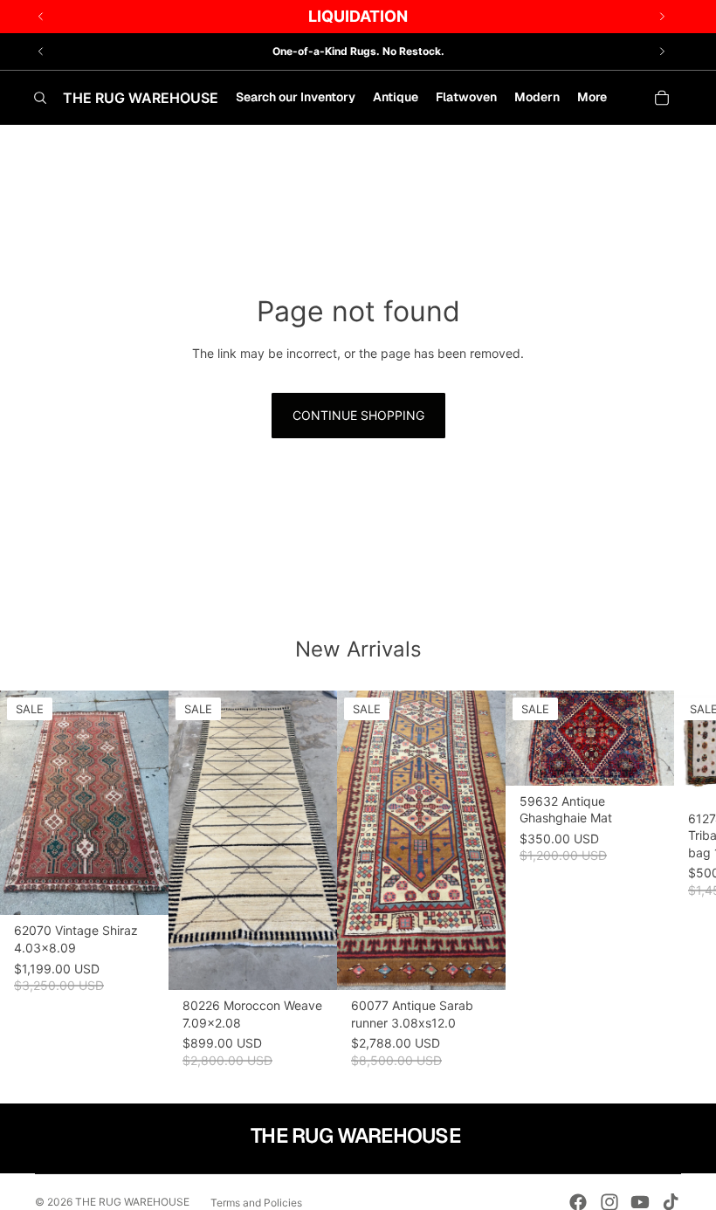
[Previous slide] (41, 51)
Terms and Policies (256, 1202)
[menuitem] (592, 98)
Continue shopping (358, 415)
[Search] (40, 98)
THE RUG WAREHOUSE (132, 1201)
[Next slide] (662, 51)
